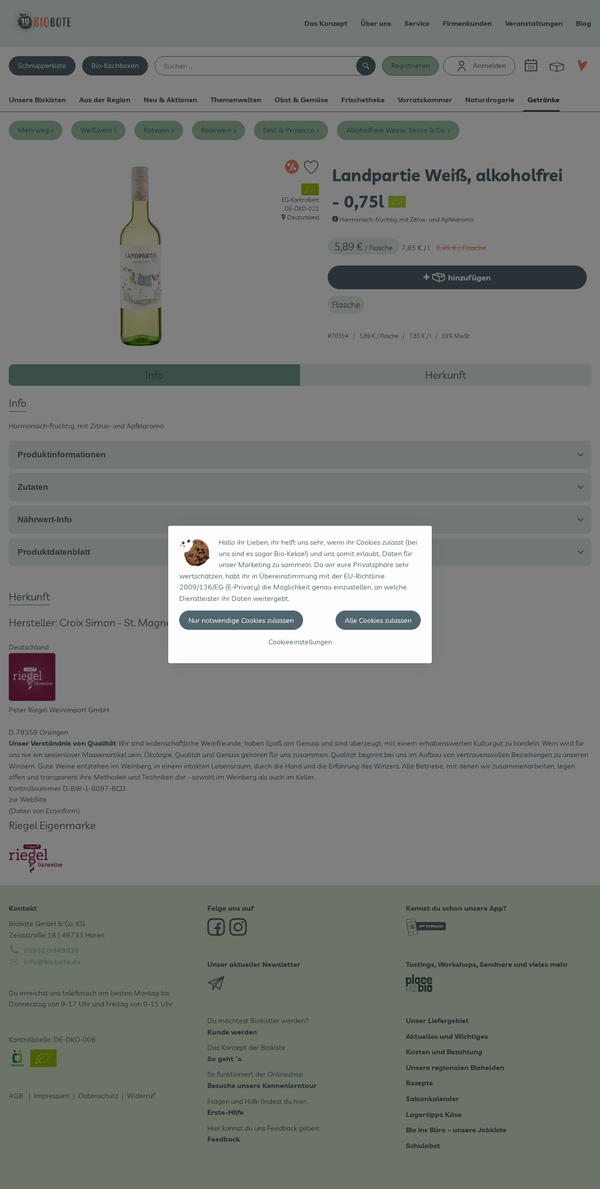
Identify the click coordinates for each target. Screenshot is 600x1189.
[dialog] (300, 594)
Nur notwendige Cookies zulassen (241, 620)
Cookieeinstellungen (300, 641)
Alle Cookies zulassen (378, 620)
